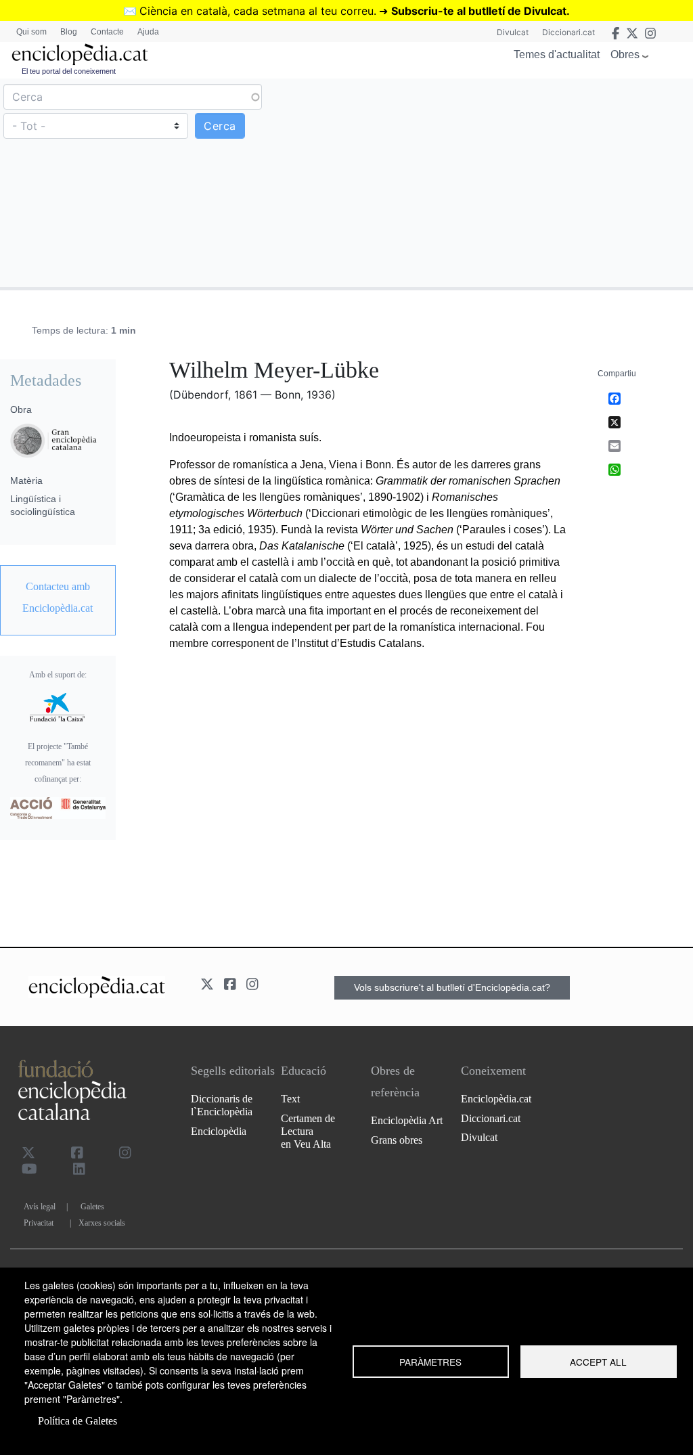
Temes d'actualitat (557, 54)
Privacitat (38, 1223)
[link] (58, 597)
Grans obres (396, 1140)
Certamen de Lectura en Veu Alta (308, 1131)
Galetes (92, 1206)
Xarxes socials (102, 1223)
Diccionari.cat (568, 32)
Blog (68, 32)
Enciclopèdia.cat (496, 1098)
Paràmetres (430, 1361)
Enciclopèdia (218, 1131)
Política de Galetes (77, 1421)
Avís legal (39, 1206)
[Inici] (80, 54)
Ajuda (148, 32)
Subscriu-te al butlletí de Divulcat (478, 11)
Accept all (598, 1361)
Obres (625, 54)
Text (290, 1098)
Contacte (107, 32)
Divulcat (513, 32)
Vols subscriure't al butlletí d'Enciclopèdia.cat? (452, 987)
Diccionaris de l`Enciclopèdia (221, 1105)
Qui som (31, 32)
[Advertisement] (518, 182)
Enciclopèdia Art (407, 1120)
